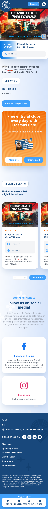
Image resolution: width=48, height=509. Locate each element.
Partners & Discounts (12, 453)
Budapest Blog (8, 465)
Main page (7, 444)
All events (38, 277)
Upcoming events (10, 448)
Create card (33, 160)
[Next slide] (24, 277)
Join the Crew (8, 457)
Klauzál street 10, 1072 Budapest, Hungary (25, 429)
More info (14, 160)
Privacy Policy (24, 497)
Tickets (33, 4)
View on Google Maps (16, 103)
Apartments (7, 461)
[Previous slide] (15, 277)
